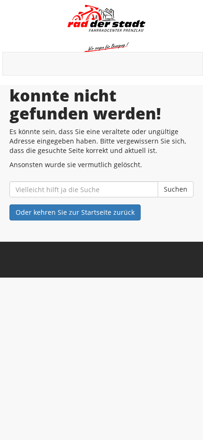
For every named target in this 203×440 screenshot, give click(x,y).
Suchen (175, 189)
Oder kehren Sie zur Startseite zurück (75, 212)
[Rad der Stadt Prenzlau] (106, 28)
